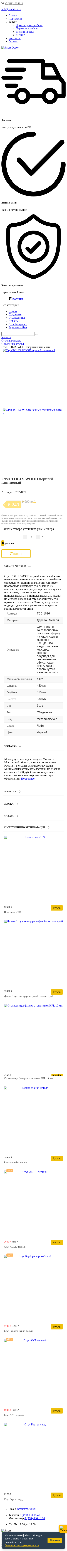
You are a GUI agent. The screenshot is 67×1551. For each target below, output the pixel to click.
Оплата (13, 41)
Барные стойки (18, 327)
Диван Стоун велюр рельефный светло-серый (28, 996)
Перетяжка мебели (27, 28)
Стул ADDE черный (15, 1246)
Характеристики (15, 566)
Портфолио (16, 18)
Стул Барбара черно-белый (18, 1331)
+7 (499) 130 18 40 (14, 3)
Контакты (15, 38)
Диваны (13, 320)
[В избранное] (55, 353)
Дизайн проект (25, 31)
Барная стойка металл (15, 1162)
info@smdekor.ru (26, 1508)
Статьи (13, 15)
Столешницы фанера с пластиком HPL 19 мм (28, 1078)
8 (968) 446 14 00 (34, 1518)
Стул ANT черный (14, 1415)
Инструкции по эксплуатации (24, 827)
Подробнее (27, 778)
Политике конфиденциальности (22, 1545)
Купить (57, 908)
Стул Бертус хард (13, 1499)
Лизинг (20, 34)
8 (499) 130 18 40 (30, 1515)
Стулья (13, 311)
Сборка (8, 803)
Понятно (55, 1540)
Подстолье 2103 (12, 912)
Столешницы (17, 317)
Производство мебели (29, 25)
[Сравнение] (61, 353)
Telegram (63, 1529)
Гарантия (10, 791)
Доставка (10, 746)
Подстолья (15, 314)
